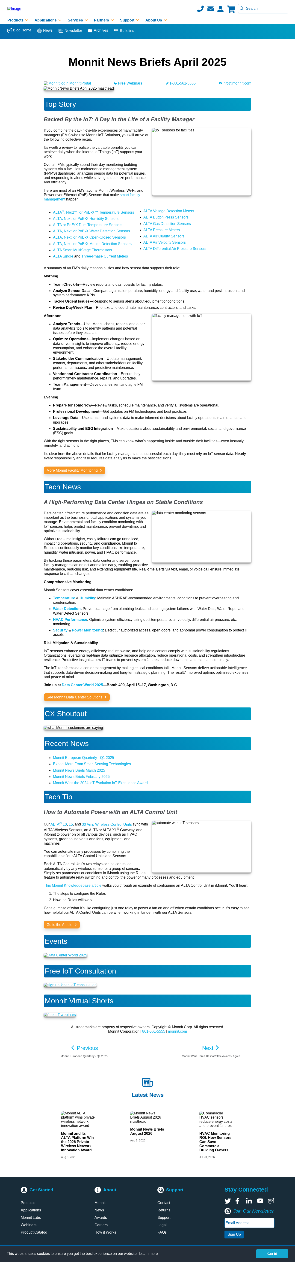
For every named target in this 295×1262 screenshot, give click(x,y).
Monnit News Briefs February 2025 (81, 777)
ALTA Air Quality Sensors (163, 236)
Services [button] (76, 20)
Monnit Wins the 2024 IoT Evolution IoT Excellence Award (100, 783)
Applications (31, 1210)
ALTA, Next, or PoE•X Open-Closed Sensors (89, 237)
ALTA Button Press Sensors (166, 217)
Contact (163, 1203)
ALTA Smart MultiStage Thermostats (82, 250)
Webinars (28, 1225)
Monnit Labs (31, 1218)
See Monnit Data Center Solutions (75, 697)
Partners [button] (102, 20)
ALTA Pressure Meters (161, 230)
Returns (163, 1210)
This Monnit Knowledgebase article (72, 885)
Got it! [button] (272, 1254)
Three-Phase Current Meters (104, 256)
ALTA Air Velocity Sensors (164, 242)
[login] (220, 9)
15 (71, 824)
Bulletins (127, 31)
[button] (210, 9)
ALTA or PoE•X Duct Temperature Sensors (87, 225)
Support (163, 1218)
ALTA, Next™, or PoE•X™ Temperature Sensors (93, 212)
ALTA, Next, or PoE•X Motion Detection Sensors (92, 244)
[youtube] (260, 1201)
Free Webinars (129, 83)
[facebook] (238, 1201)
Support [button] (127, 20)
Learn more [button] (148, 1254)
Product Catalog (34, 1232)
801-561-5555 (153, 1031)
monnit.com (177, 1031)
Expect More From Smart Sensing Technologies (92, 764)
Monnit (100, 1203)
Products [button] (15, 20)
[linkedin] (249, 1201)
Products (28, 1203)
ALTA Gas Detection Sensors (167, 224)
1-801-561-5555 (182, 83)
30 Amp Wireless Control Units (107, 824)
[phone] (200, 9)
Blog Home (22, 30)
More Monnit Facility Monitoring (73, 470)
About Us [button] (154, 20)
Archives (101, 30)
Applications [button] (46, 20)
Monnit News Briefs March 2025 (79, 770)
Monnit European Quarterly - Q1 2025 (83, 758)
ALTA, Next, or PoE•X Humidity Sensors (85, 219)
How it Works (105, 1232)
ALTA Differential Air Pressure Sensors (174, 249)
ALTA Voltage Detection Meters (168, 211)
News (48, 30)
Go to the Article (60, 925)
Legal (162, 1225)
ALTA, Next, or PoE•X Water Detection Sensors (91, 231)
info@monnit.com (236, 83)
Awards (100, 1218)
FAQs (162, 1232)
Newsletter (73, 31)
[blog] (271, 1201)
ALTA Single (63, 256)
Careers (101, 1225)
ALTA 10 (58, 824)
